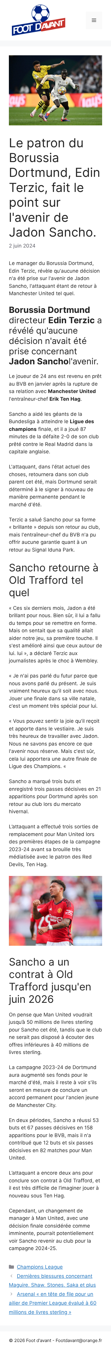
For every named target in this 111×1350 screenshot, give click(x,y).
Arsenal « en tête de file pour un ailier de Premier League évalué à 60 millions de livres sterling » (52, 1303)
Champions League (40, 1267)
